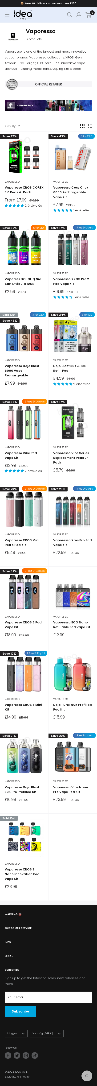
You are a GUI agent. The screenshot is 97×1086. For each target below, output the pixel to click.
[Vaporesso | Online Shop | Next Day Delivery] (48, 99)
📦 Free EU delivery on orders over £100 (48, 3)
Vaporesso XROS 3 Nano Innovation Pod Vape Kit (22, 874)
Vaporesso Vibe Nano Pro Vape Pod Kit (70, 789)
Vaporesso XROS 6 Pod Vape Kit (23, 624)
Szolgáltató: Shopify (17, 1076)
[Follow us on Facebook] (8, 1055)
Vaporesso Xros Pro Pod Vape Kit (72, 542)
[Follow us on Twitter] (17, 1055)
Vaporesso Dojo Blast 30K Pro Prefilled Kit (22, 789)
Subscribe (20, 1011)
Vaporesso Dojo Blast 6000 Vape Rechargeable (22, 371)
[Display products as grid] (82, 126)
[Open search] (69, 14)
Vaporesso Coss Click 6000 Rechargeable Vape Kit (70, 192)
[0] (88, 15)
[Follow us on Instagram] (26, 1055)
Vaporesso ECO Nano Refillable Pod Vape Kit (71, 624)
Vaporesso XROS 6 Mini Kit (23, 707)
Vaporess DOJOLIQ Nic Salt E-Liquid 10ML (23, 281)
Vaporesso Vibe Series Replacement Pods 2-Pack (71, 458)
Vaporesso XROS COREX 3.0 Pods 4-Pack (24, 189)
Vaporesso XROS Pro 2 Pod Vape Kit (71, 281)
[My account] (79, 14)
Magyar (12, 1033)
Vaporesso (12, 182)
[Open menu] (7, 14)
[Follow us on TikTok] (35, 1055)
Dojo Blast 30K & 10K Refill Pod (69, 368)
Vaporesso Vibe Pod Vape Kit (21, 455)
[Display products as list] (90, 126)
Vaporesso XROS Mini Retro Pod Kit (22, 542)
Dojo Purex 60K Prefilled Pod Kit (72, 707)
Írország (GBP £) (42, 1033)
